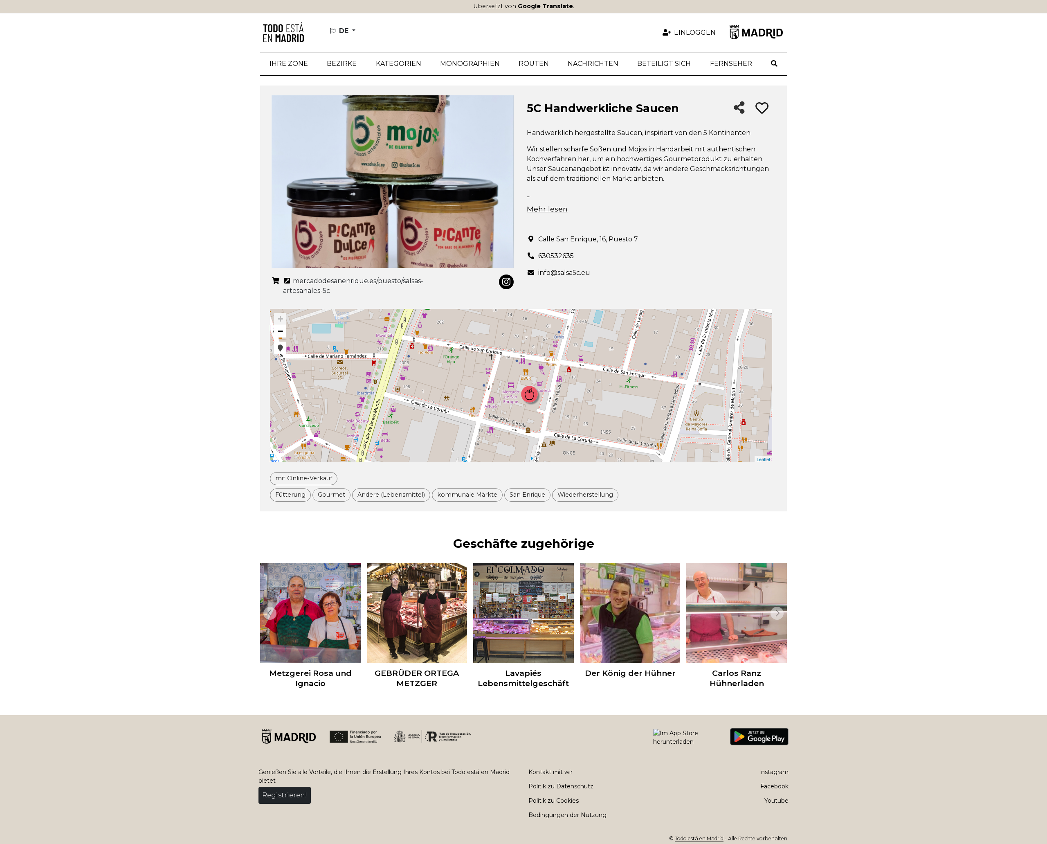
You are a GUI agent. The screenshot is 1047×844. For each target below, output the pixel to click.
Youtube (776, 800)
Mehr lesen (547, 209)
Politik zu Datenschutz (560, 786)
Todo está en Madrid (699, 838)
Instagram (774, 772)
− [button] (280, 331)
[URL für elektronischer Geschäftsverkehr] (276, 286)
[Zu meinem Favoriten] (762, 108)
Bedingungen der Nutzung (567, 815)
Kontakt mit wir (550, 772)
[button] (341, 64)
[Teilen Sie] (739, 108)
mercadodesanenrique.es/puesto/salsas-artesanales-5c (353, 286)
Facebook (774, 786)
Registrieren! (284, 795)
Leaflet (763, 459)
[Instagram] (506, 282)
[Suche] (774, 64)
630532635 (556, 256)
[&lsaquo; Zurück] (268, 613)
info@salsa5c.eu (564, 273)
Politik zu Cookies (553, 800)
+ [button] (280, 319)
